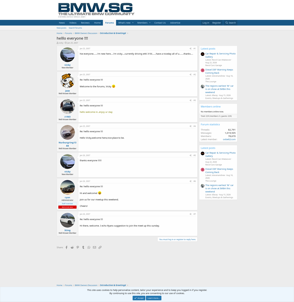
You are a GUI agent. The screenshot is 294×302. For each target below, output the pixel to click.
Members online (211, 106)
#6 (195, 181)
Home (97, 22)
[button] (133, 23)
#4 (195, 126)
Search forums (75, 27)
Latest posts (208, 48)
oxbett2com (229, 139)
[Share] (190, 48)
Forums (109, 22)
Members (142, 22)
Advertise (175, 22)
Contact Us (160, 22)
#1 (195, 48)
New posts (61, 27)
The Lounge (210, 81)
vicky (61, 42)
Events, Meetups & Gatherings (219, 98)
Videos (72, 22)
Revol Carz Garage (213, 65)
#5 (195, 155)
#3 (195, 100)
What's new (124, 22)
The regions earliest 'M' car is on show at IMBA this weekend (219, 89)
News (62, 22)
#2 (195, 74)
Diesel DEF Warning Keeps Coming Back (219, 71)
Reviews (85, 22)
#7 (195, 214)
